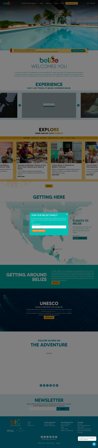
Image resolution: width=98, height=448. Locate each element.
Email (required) (36, 224)
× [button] (67, 214)
